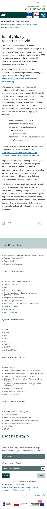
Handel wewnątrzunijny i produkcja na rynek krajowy (24, 255)
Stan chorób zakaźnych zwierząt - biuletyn (20, 376)
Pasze (6, 287)
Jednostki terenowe (11, 415)
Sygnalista (8, 426)
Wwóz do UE (9, 261)
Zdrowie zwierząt (10, 284)
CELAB (6, 333)
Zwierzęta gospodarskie (7, 24)
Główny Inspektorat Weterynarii (16, 412)
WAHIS (7, 344)
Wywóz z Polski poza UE (13, 258)
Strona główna (5, 21)
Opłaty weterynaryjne (12, 394)
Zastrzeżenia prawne (22, 487)
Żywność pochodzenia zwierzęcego (17, 281)
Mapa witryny (7, 487)
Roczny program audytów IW (15, 391)
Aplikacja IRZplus (10, 350)
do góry (40, 502)
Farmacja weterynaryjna (13, 290)
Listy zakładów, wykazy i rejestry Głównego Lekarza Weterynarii (23, 380)
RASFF (6, 341)
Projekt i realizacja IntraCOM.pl (32, 496)
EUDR (6, 429)
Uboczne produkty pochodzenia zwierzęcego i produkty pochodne (21, 294)
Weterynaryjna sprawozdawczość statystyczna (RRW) (24, 373)
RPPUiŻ (7, 347)
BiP (36, 15)
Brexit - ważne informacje (13, 264)
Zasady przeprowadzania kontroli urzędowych (21, 420)
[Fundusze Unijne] (29, 15)
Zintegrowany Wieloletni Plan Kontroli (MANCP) (22, 370)
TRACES (7, 338)
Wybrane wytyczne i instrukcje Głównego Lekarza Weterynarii (22, 384)
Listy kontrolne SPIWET (13, 388)
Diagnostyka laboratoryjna (14, 298)
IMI (5, 336)
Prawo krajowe (9, 368)
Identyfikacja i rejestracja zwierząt (27, 24)
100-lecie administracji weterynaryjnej (18, 423)
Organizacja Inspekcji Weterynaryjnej (17, 417)
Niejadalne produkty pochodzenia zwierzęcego (21, 304)
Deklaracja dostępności (22, 490)
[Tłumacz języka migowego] (43, 15)
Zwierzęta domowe (11, 306)
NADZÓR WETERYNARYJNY (21, 21)
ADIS (6, 330)
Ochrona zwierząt (10, 312)
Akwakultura (9, 309)
